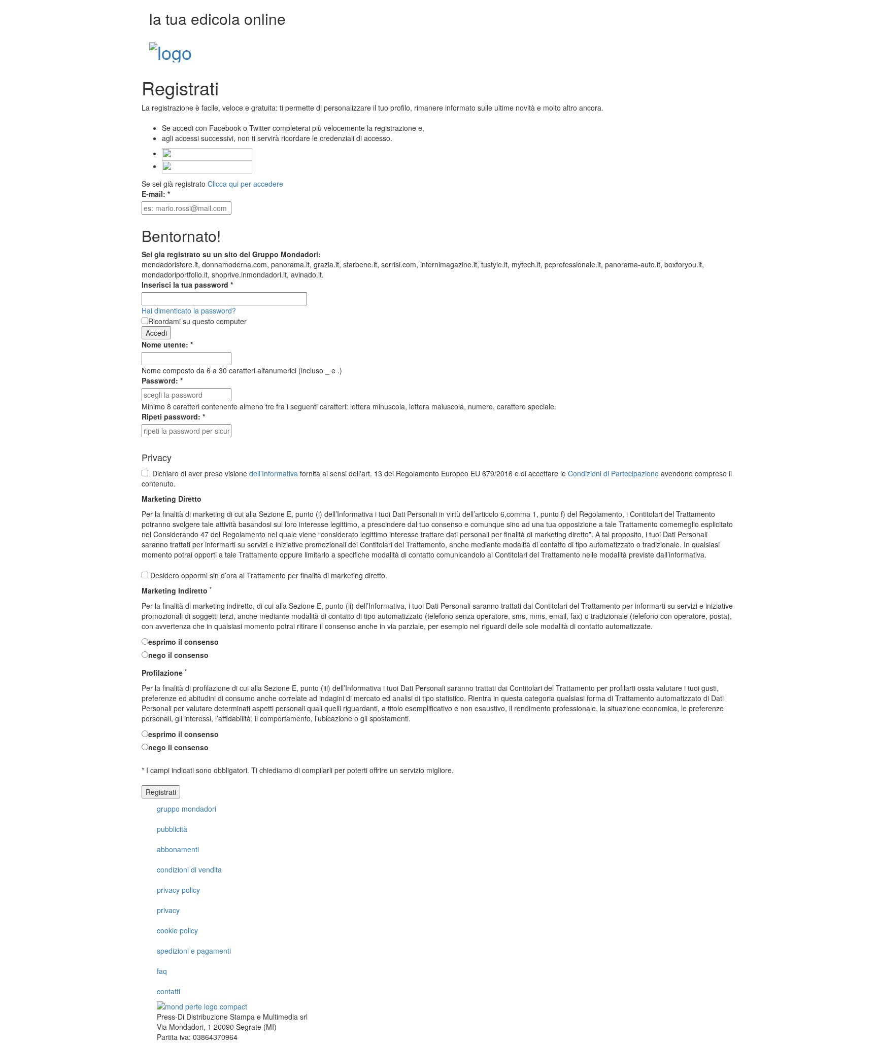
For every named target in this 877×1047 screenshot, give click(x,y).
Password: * (162, 380)
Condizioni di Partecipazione (613, 473)
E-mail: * (156, 194)
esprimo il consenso (183, 642)
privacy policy (178, 890)
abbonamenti (178, 849)
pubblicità (172, 829)
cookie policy (177, 930)
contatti (168, 991)
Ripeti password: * (173, 416)
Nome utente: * (167, 344)
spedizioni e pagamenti (194, 951)
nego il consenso (178, 655)
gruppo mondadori (186, 809)
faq (162, 971)
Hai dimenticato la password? (189, 310)
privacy (168, 910)
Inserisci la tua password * (187, 285)
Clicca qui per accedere (245, 184)
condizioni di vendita (189, 869)
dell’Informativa (273, 473)
